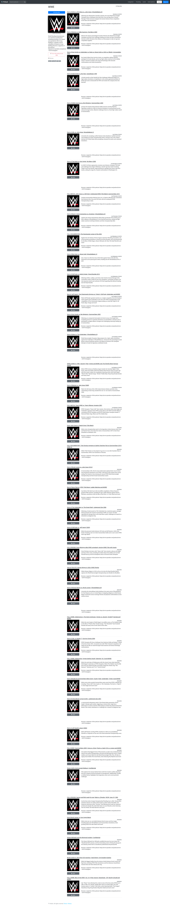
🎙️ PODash (4, 2)
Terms (65, 903)
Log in (159, 2)
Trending (138, 2)
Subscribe (57, 12)
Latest (144, 2)
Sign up (166, 2)
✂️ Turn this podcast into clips (56, 54)
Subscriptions (151, 2)
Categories (130, 2)
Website (51, 58)
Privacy (70, 903)
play (74, 27)
